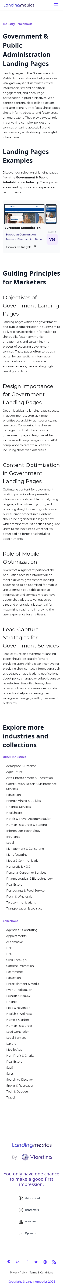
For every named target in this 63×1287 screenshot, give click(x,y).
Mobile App (14, 1049)
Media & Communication (23, 860)
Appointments (16, 936)
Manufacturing (17, 854)
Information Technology (23, 830)
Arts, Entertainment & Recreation (29, 778)
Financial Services (18, 806)
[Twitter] (36, 1262)
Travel (10, 1097)
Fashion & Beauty (18, 995)
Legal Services (16, 1037)
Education (13, 795)
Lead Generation (18, 1031)
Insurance (13, 836)
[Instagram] (45, 1262)
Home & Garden (17, 1019)
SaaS (9, 1067)
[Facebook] (27, 1262)
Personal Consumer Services (26, 872)
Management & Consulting (25, 848)
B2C (9, 954)
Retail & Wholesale (19, 896)
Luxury (11, 1043)
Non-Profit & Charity (20, 1055)
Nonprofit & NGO (18, 866)
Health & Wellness (19, 1013)
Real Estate (14, 884)
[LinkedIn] (18, 1262)
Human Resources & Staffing (26, 824)
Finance (11, 1001)
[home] (19, 5)
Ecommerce (14, 972)
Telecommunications (21, 902)
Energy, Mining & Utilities (23, 801)
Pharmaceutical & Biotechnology (29, 878)
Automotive (14, 942)
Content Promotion (20, 966)
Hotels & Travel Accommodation (28, 818)
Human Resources (19, 1025)
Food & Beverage (18, 1007)
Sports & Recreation (20, 1085)
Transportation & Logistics (24, 908)
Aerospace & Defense (21, 766)
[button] (56, 5)
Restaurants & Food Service (25, 890)
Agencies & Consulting (22, 930)
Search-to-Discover (19, 1079)
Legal (10, 842)
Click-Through (16, 960)
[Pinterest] (9, 1262)
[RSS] (54, 1262)
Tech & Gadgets (17, 1091)
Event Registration (19, 990)
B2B (9, 948)
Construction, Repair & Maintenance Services (31, 786)
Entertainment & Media (22, 984)
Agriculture (14, 772)
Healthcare (14, 812)
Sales (9, 1073)
